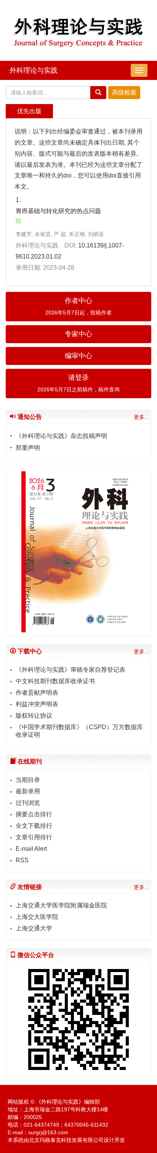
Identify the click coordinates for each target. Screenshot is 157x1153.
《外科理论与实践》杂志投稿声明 (61, 436)
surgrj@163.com (48, 1132)
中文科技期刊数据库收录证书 (55, 681)
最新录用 (28, 791)
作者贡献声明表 (37, 692)
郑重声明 (28, 448)
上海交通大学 (34, 928)
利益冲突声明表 (37, 704)
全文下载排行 (34, 825)
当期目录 (28, 780)
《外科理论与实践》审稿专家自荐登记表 (70, 669)
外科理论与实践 (34, 70)
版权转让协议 (34, 715)
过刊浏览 (28, 803)
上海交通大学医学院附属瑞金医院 (61, 905)
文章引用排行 (34, 837)
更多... (141, 417)
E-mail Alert (31, 848)
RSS (22, 860)
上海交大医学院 (37, 917)
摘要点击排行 (34, 814)
